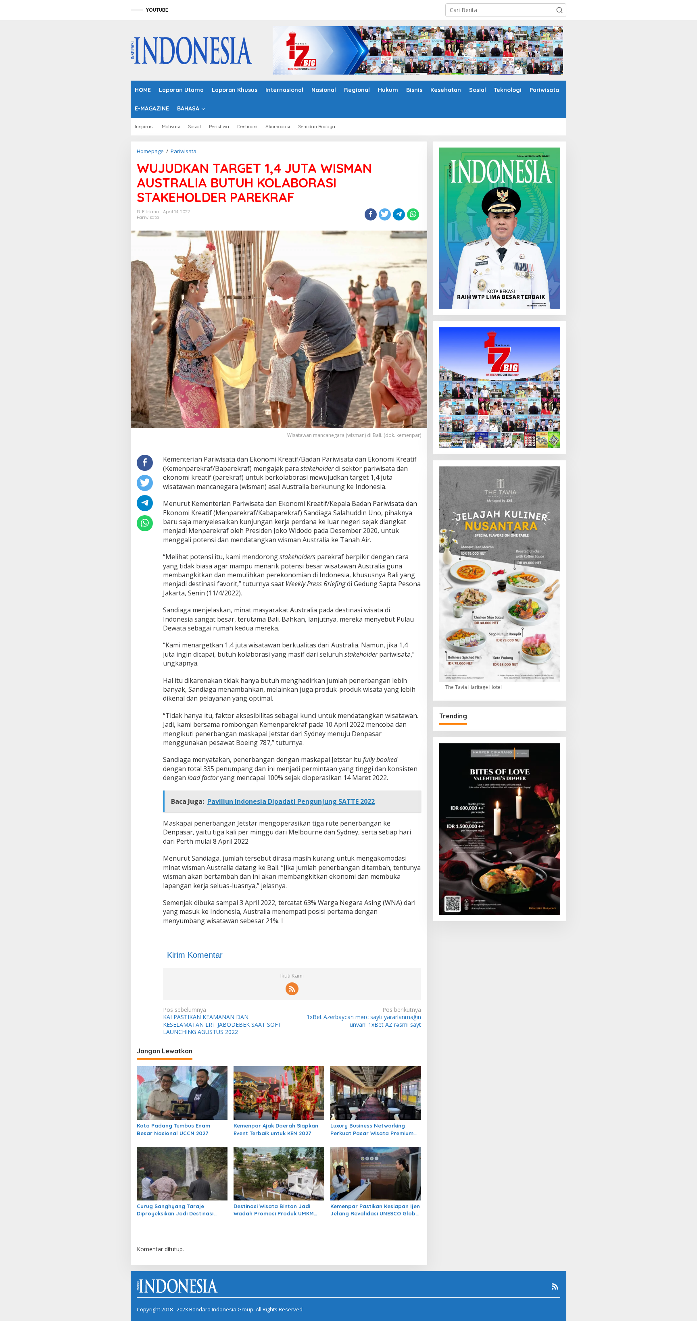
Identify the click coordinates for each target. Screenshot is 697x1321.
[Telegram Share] (399, 214)
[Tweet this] (385, 214)
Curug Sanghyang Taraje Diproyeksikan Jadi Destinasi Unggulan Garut (175, 1210)
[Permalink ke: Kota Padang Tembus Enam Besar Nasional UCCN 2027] (182, 1092)
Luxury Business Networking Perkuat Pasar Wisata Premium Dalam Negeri (371, 1129)
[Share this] (371, 214)
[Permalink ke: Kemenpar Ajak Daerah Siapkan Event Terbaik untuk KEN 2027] (279, 1092)
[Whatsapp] (413, 214)
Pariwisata (148, 217)
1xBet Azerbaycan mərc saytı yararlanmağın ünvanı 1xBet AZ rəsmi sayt (364, 1017)
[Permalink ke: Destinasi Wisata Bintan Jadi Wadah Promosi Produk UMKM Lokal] (279, 1173)
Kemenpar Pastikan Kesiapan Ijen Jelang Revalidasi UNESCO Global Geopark (375, 1210)
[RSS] (292, 988)
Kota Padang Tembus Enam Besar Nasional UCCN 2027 (173, 1129)
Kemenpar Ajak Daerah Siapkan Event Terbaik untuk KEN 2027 (276, 1129)
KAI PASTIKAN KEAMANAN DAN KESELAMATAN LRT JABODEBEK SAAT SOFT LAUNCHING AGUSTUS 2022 (222, 1021)
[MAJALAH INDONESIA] (191, 50)
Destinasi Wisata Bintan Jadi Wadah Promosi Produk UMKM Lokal (274, 1210)
